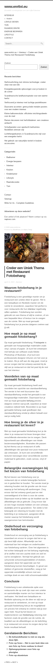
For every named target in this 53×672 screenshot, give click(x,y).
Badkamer (10, 157)
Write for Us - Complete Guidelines (19, 203)
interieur (31, 309)
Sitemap (7, 199)
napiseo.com (9, 219)
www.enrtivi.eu (15, 6)
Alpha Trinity (28, 229)
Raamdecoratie (12, 28)
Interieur (9, 15)
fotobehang (28, 615)
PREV (7, 662)
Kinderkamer (11, 174)
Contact (8, 38)
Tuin (6, 25)
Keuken (9, 18)
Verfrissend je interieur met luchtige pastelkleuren (25, 102)
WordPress (16, 229)
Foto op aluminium (18, 655)
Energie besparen (13, 31)
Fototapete (39, 342)
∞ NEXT (14, 662)
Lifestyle (9, 35)
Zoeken (7, 63)
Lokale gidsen (11, 22)
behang (30, 401)
